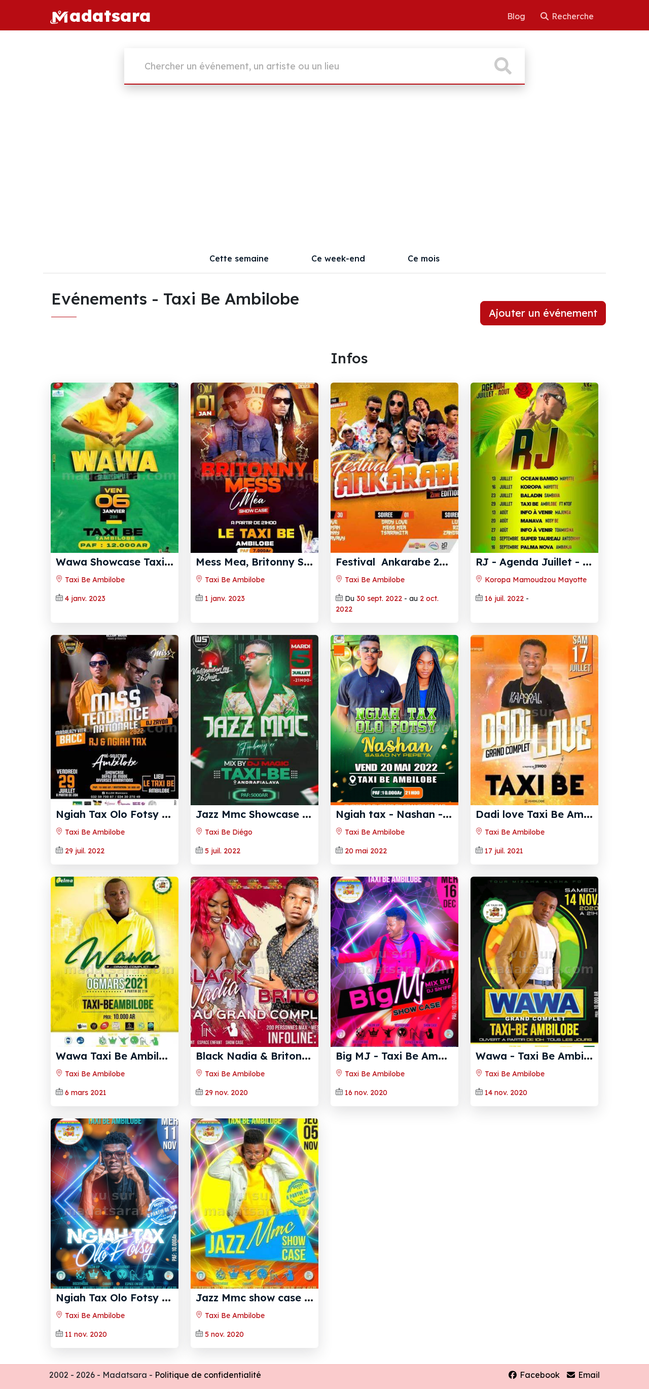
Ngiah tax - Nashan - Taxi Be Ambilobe (434, 814)
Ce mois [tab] (424, 258)
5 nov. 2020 (224, 1334)
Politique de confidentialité (208, 1375)
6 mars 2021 (85, 1092)
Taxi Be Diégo (228, 832)
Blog (517, 16)
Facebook (539, 1375)
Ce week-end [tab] (338, 258)
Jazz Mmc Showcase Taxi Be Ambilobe (293, 814)
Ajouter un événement (543, 313)
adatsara (110, 15)
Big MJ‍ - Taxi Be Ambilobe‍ (402, 1055)
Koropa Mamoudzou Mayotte (535, 579)
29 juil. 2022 (84, 850)
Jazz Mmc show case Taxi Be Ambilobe (294, 1297)
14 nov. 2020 (506, 1092)
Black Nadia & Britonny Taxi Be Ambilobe (300, 1055)
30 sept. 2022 (379, 598)
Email (588, 1375)
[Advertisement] (324, 168)
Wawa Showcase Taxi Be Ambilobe (143, 561)
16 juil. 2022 (504, 598)
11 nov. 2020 (86, 1334)
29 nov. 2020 (226, 1092)
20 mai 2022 (366, 850)
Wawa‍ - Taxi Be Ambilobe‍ (540, 1055)
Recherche (572, 16)
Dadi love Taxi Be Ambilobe (545, 814)
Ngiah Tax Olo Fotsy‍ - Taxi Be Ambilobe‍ (156, 1297)
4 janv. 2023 (85, 598)
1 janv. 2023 (225, 598)
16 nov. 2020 (366, 1092)
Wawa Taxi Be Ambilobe (117, 1055)
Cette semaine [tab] (239, 258)
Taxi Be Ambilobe (94, 579)
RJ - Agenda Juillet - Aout (541, 561)
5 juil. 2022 (222, 850)
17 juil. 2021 (504, 850)
